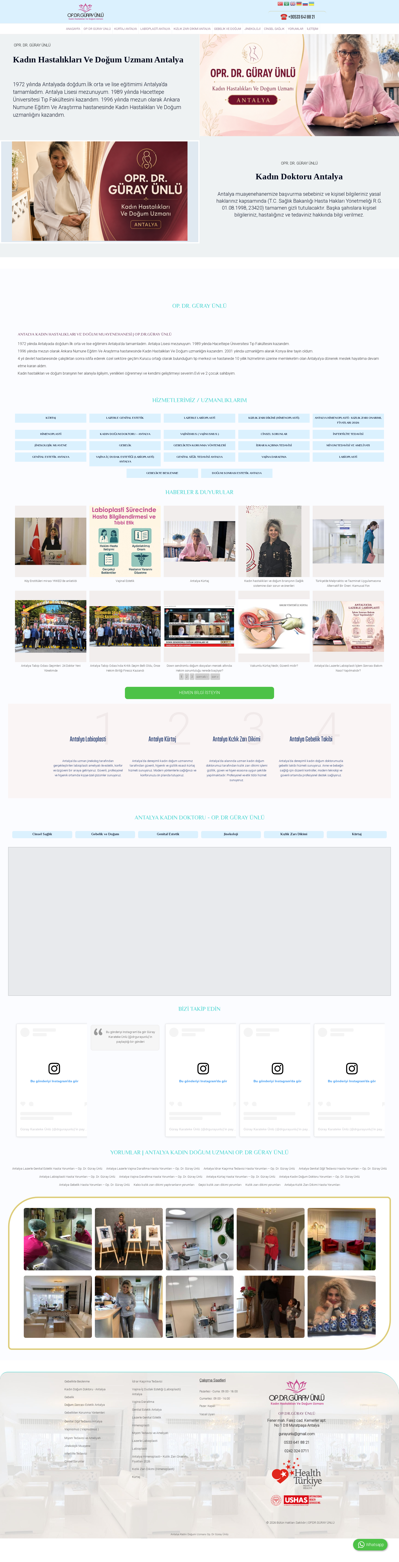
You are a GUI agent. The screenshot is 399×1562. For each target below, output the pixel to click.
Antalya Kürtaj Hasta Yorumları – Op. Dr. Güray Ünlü (240, 1176)
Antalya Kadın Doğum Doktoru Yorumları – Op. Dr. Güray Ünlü (319, 1176)
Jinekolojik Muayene (51, 445)
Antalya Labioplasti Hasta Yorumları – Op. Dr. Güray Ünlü (77, 1176)
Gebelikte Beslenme (162, 473)
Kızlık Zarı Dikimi (294, 834)
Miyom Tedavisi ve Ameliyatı (348, 445)
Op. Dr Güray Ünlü (97, 29)
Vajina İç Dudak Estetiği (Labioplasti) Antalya (125, 459)
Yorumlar (295, 29)
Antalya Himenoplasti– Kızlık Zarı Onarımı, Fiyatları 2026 (348, 420)
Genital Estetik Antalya (50, 457)
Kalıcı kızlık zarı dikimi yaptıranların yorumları (164, 1184)
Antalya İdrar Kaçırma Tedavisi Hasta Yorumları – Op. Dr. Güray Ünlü (249, 1168)
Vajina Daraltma (274, 457)
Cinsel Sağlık (274, 29)
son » (215, 676)
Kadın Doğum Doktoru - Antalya (125, 434)
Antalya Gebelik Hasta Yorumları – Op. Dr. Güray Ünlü (94, 1184)
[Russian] (305, 4)
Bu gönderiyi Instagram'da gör (126, 1032)
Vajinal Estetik (125, 581)
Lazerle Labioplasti (199, 418)
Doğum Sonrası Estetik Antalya (237, 473)
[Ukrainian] (311, 4)
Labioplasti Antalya (155, 29)
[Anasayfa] (85, 11)
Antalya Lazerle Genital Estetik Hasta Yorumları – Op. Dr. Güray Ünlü (57, 1168)
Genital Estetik (168, 834)
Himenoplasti (50, 434)
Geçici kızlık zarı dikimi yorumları (220, 1184)
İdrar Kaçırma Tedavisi (274, 445)
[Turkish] (280, 4)
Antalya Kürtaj (199, 581)
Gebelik (125, 445)
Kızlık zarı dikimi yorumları (263, 1184)
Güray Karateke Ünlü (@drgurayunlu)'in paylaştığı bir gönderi (65, 1129)
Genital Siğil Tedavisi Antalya (199, 457)
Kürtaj (51, 418)
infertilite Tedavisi (348, 434)
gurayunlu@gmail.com (297, 1434)
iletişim (312, 29)
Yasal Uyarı (207, 1414)
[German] (299, 4)
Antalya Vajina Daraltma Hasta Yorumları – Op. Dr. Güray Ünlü (160, 1176)
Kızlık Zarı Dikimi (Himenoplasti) (273, 418)
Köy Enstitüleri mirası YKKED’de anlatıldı (50, 581)
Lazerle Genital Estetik (125, 418)
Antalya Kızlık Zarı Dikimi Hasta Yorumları (312, 1184)
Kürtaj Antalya (125, 29)
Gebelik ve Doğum (227, 29)
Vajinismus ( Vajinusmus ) (199, 434)
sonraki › (202, 676)
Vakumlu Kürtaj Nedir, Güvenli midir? (274, 665)
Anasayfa (73, 29)
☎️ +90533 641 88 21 (297, 17)
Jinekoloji (252, 29)
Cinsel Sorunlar (274, 434)
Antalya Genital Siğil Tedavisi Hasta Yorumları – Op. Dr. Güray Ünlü (343, 1168)
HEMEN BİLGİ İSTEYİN (199, 692)
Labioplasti (348, 457)
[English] (293, 4)
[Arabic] (286, 4)
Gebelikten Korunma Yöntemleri (199, 445)
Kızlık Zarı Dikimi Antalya (192, 29)
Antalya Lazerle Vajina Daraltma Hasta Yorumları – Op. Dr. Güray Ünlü (153, 1168)
